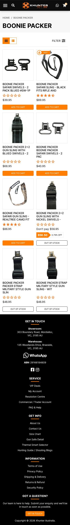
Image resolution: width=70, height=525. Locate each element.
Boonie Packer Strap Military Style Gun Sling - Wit (51, 286)
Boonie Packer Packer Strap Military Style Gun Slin (17, 287)
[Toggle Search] (13, 5)
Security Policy (35, 487)
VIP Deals (35, 385)
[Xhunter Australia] (35, 5)
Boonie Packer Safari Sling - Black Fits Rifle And (51, 87)
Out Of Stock (52, 243)
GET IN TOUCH (35, 513)
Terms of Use (35, 465)
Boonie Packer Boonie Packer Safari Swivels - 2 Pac (49, 151)
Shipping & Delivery (35, 476)
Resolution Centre (35, 396)
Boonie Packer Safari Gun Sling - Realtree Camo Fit (16, 216)
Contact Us (35, 428)
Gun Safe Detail (35, 439)
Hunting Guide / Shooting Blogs (35, 450)
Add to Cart (18, 107)
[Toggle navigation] (5, 5)
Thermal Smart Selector (35, 444)
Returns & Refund (35, 482)
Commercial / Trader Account (35, 402)
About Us (35, 423)
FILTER (56, 40)
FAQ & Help (35, 407)
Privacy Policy (35, 471)
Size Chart (35, 434)
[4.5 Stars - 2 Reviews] (51, 96)
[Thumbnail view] (6, 41)
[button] (18, 96)
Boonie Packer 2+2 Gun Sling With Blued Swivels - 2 (16, 150)
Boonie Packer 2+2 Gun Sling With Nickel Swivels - (50, 216)
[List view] (13, 41)
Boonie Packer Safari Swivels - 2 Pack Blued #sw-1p (16, 87)
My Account (35, 391)
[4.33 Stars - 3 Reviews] (18, 225)
